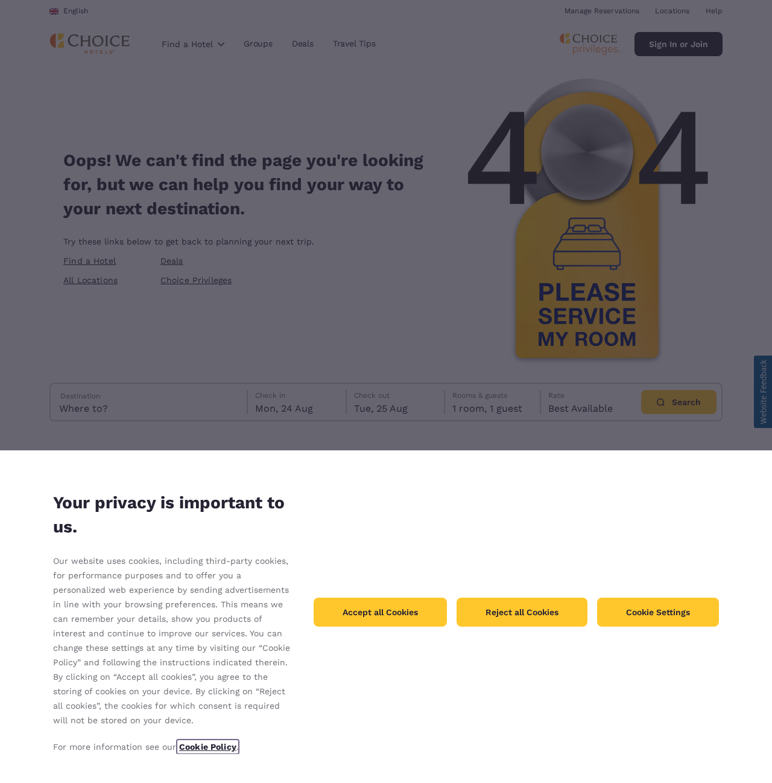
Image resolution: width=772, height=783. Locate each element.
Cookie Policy (207, 747)
